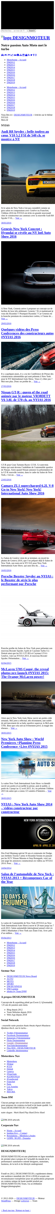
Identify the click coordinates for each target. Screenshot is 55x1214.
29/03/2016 (6, 323)
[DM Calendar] (23, 55)
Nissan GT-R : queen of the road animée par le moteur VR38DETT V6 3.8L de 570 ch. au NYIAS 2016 (26, 396)
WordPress (6, 1201)
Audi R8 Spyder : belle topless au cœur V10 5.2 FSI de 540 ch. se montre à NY (25, 135)
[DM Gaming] (15, 55)
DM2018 (11, 80)
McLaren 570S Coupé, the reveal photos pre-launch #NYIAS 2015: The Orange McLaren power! (25, 673)
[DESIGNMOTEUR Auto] (2, 55)
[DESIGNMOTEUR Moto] (5, 55)
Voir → (18, 218)
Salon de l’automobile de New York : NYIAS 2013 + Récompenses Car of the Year (27, 877)
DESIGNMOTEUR (23, 115)
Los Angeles (12, 1086)
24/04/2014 (6, 868)
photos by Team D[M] (17, 991)
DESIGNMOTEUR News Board (22, 976)
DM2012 (11, 62)
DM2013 (11, 65)
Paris (9, 1084)
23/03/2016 (6, 479)
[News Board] (21, 55)
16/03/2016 (6, 570)
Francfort (11, 1081)
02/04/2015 (6, 663)
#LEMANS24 (13, 1076)
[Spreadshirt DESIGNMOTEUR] (26, 55)
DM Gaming (12, 989)
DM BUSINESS (14, 986)
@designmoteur (17, 1033)
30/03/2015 (6, 733)
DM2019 (11, 82)
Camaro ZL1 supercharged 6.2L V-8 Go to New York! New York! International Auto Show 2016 (27, 489)
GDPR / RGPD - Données (19, 1138)
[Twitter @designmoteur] (31, 55)
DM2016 (11, 72)
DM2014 (11, 67)
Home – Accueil (14, 1130)
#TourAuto (12, 1074)
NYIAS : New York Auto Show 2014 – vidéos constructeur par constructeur (26, 808)
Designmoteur (18, 1035)
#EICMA (11, 1092)
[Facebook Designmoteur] (33, 55)
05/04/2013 (6, 938)
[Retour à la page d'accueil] (25, 37)
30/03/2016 (6, 223)
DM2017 (11, 77)
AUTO (10, 979)
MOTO (10, 981)
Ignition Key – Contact (17, 1133)
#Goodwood (12, 1079)
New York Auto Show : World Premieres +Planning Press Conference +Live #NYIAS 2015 (24, 742)
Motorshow (12, 1061)
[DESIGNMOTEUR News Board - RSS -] (29, 55)
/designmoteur (17, 1050)
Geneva (10, 1071)
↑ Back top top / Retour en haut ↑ (16, 1210)
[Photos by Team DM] (18, 55)
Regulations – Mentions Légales (21, 1135)
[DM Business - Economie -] (12, 55)
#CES (9, 1066)
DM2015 (11, 70)
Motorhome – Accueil (16, 60)
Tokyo (10, 1089)
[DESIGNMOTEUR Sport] (9, 55)
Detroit (10, 1069)
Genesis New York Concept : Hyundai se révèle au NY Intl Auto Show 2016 (26, 232)
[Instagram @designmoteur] (36, 55)
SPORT (10, 984)
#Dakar (10, 1064)
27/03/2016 (6, 386)
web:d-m (25, 1201)
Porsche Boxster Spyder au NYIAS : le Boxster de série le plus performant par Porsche (27, 580)
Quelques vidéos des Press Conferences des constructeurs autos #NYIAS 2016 (27, 333)
